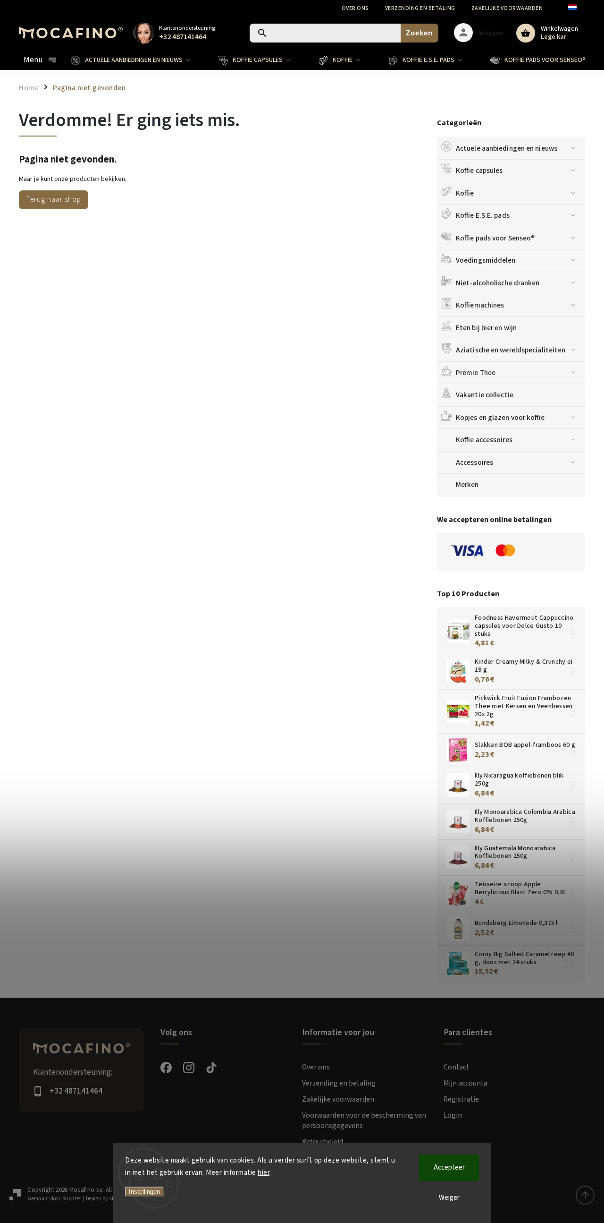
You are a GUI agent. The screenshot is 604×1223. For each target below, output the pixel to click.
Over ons (355, 8)
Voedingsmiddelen (486, 260)
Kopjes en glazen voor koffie (500, 417)
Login (453, 1115)
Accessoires (474, 462)
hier (263, 1173)
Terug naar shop (53, 199)
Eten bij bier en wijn (486, 328)
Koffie (465, 193)
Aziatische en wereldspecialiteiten (510, 350)
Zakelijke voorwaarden (507, 8)
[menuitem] (137, 60)
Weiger (449, 1198)
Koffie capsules (479, 170)
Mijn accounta (465, 1083)
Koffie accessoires (484, 440)
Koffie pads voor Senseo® (495, 238)
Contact (456, 1067)
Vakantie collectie (484, 395)
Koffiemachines (480, 305)
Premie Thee (475, 373)
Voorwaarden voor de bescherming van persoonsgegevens (364, 1120)
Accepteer (449, 1167)
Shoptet (71, 1199)
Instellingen (144, 1191)
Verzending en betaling (420, 8)
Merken (467, 484)
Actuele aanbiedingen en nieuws (506, 148)
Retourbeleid (322, 1142)
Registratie (461, 1099)
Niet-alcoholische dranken (498, 283)
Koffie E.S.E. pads (483, 215)
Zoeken (419, 33)
